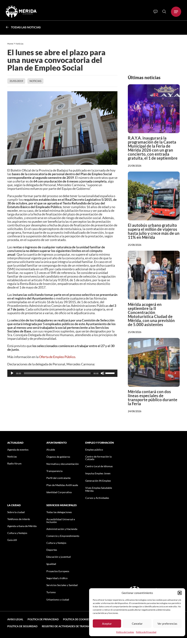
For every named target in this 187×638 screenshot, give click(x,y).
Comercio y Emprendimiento (62, 535)
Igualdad (51, 563)
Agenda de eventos (17, 449)
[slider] (110, 373)
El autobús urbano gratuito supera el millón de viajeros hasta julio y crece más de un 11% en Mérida (154, 231)
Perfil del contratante (58, 477)
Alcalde (50, 449)
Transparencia (54, 471)
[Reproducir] (12, 373)
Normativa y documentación (62, 463)
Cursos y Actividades (97, 497)
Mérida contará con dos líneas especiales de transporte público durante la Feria (152, 397)
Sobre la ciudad (16, 512)
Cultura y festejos (17, 533)
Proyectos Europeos (57, 571)
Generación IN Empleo (98, 480)
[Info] (155, 12)
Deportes (51, 549)
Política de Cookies (125, 632)
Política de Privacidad (146, 632)
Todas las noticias (26, 27)
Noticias (20, 43)
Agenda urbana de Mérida (22, 526)
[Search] (164, 11)
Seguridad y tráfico (57, 578)
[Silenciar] (102, 373)
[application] (62, 373)
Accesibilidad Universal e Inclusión (60, 521)
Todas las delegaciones (59, 512)
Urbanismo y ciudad (57, 599)
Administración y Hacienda (61, 528)
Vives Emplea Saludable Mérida (98, 489)
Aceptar (107, 623)
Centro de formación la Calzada (98, 458)
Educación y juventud (58, 556)
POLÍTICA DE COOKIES (76, 619)
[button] (180, 593)
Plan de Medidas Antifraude (62, 485)
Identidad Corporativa (59, 492)
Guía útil (12, 539)
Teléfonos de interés (18, 519)
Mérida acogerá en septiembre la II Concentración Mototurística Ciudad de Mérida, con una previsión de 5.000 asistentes (151, 314)
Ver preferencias (167, 623)
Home (10, 43)
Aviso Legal (15, 619)
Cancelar (137, 623)
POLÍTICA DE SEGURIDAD (22, 626)
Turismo (51, 592)
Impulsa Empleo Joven (97, 473)
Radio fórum (14, 463)
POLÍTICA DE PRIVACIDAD (43, 619)
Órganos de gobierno (58, 456)
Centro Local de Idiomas (99, 466)
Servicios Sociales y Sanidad (62, 585)
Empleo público (94, 449)
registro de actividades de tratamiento (69, 626)
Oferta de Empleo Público (57, 357)
